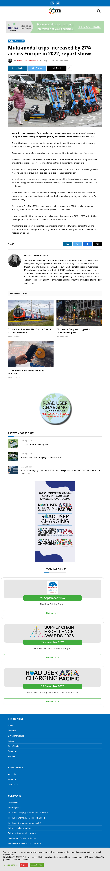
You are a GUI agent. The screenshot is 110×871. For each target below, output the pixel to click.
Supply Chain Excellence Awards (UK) (52, 648)
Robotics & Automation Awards (22, 833)
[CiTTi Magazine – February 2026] (13, 443)
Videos (11, 741)
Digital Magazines (16, 736)
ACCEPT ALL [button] (36, 865)
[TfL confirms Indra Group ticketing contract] (31, 354)
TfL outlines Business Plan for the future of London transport (29, 331)
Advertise (12, 774)
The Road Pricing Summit (52, 604)
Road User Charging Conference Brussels (26, 818)
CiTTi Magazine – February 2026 (35, 444)
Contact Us (13, 784)
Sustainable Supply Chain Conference (24, 843)
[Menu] (11, 11)
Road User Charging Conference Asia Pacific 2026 (52, 692)
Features (12, 731)
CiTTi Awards (14, 802)
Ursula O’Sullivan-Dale (27, 60)
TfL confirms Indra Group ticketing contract (26, 372)
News (10, 725)
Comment (12, 751)
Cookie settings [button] (11, 865)
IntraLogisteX (14, 807)
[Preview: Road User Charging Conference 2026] (13, 456)
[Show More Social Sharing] (69, 68)
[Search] (98, 11)
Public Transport (16, 41)
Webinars (12, 756)
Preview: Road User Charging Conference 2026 (41, 457)
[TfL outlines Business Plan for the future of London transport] (31, 313)
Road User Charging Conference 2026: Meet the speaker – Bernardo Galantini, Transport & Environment (60, 471)
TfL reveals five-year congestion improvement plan (73, 331)
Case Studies (14, 746)
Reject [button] (23, 865)
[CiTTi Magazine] (55, 10)
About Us (12, 779)
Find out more (52, 613)
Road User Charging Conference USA (24, 823)
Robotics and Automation (19, 828)
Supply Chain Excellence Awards (22, 838)
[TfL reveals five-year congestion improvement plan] (79, 313)
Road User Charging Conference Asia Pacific (28, 813)
